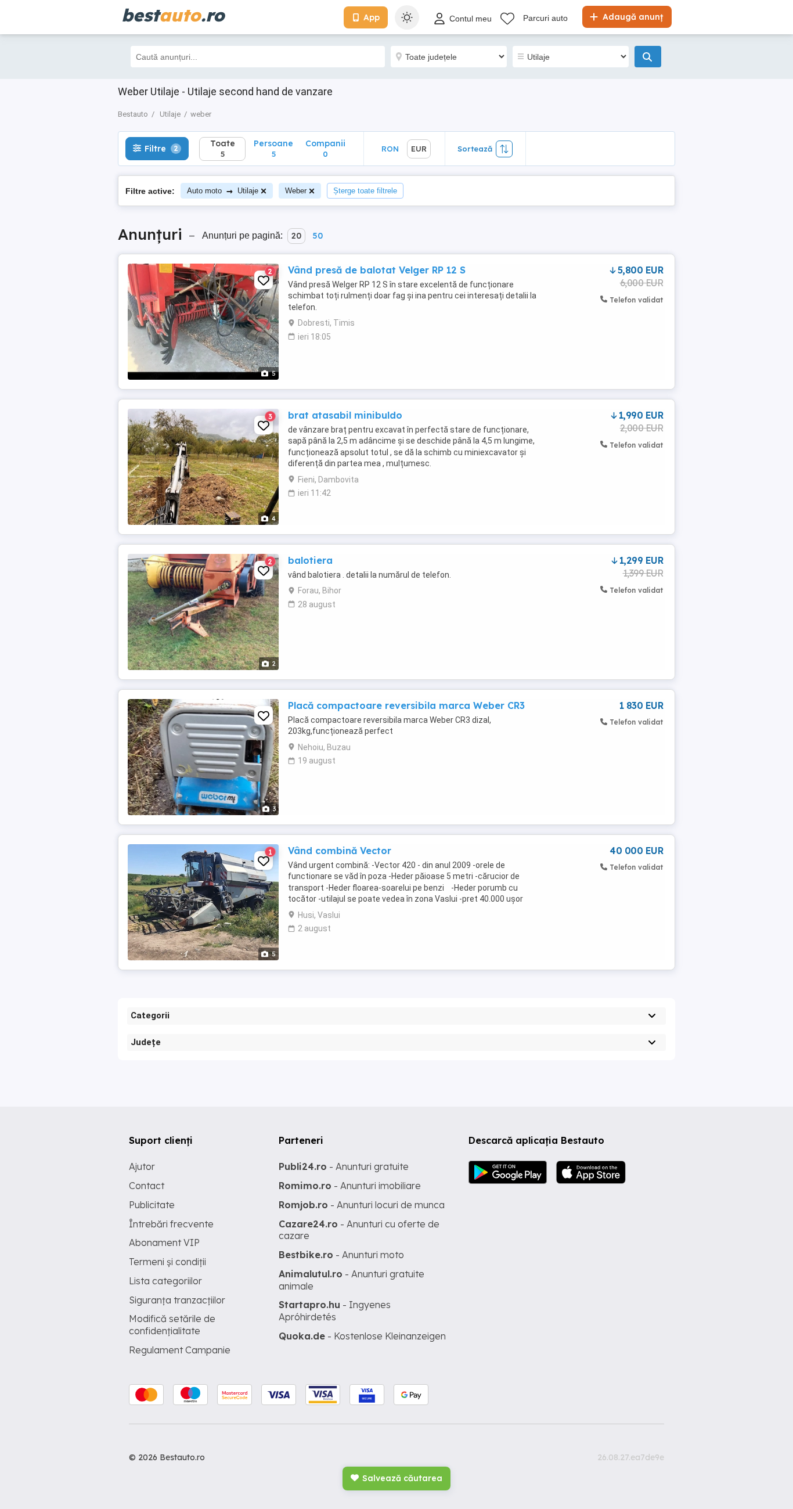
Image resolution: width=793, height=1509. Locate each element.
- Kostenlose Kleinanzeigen (362, 1336)
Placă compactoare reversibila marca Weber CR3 (406, 705)
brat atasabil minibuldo (345, 415)
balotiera (310, 560)
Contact (146, 1185)
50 (317, 236)
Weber (296, 190)
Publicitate (152, 1205)
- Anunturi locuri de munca (362, 1205)
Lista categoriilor (165, 1281)
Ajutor (142, 1166)
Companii (325, 148)
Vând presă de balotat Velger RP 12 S (377, 270)
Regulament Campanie (179, 1350)
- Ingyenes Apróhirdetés (335, 1311)
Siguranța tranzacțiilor (177, 1300)
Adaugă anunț (631, 17)
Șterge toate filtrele (365, 190)
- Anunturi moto (341, 1254)
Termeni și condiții (167, 1261)
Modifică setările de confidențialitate (172, 1325)
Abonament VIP (164, 1242)
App (371, 17)
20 (296, 236)
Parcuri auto (545, 18)
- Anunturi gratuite (344, 1166)
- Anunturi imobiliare (350, 1185)
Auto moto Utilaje (222, 191)
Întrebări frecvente (171, 1224)
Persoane (273, 148)
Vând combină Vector (339, 850)
